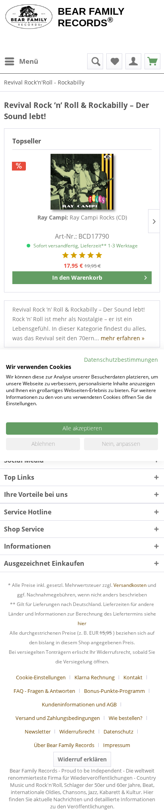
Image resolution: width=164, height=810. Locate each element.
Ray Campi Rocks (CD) (82, 217)
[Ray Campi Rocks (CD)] (82, 182)
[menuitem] (21, 61)
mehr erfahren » (122, 338)
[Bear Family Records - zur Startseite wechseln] (29, 16)
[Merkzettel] (114, 61)
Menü (28, 61)
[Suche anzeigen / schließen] (95, 61)
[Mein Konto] (133, 61)
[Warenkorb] (152, 61)
